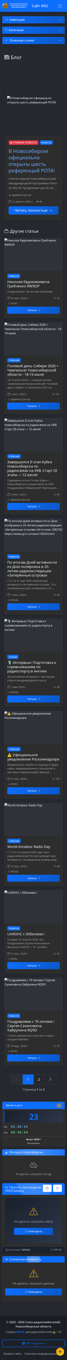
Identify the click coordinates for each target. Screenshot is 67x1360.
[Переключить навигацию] (60, 5)
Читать (32, 310)
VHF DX (57, 1249)
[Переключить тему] (60, 1352)
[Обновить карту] (57, 1188)
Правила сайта (12, 1353)
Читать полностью (31, 210)
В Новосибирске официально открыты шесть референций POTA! (32, 161)
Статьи (13, 656)
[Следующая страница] (50, 1079)
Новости (46, 142)
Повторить (35, 1231)
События (14, 360)
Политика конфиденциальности (44, 1353)
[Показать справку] (47, 1188)
